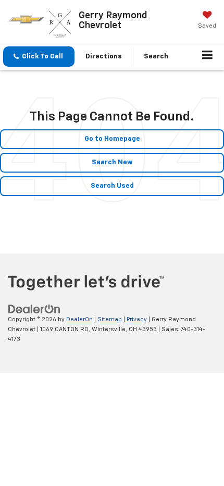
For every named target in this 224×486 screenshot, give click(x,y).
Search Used (112, 186)
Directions (103, 56)
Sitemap (109, 319)
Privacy (137, 319)
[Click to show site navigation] (207, 56)
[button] (38, 56)
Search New (112, 162)
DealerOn (79, 319)
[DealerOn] (34, 309)
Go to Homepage (112, 139)
